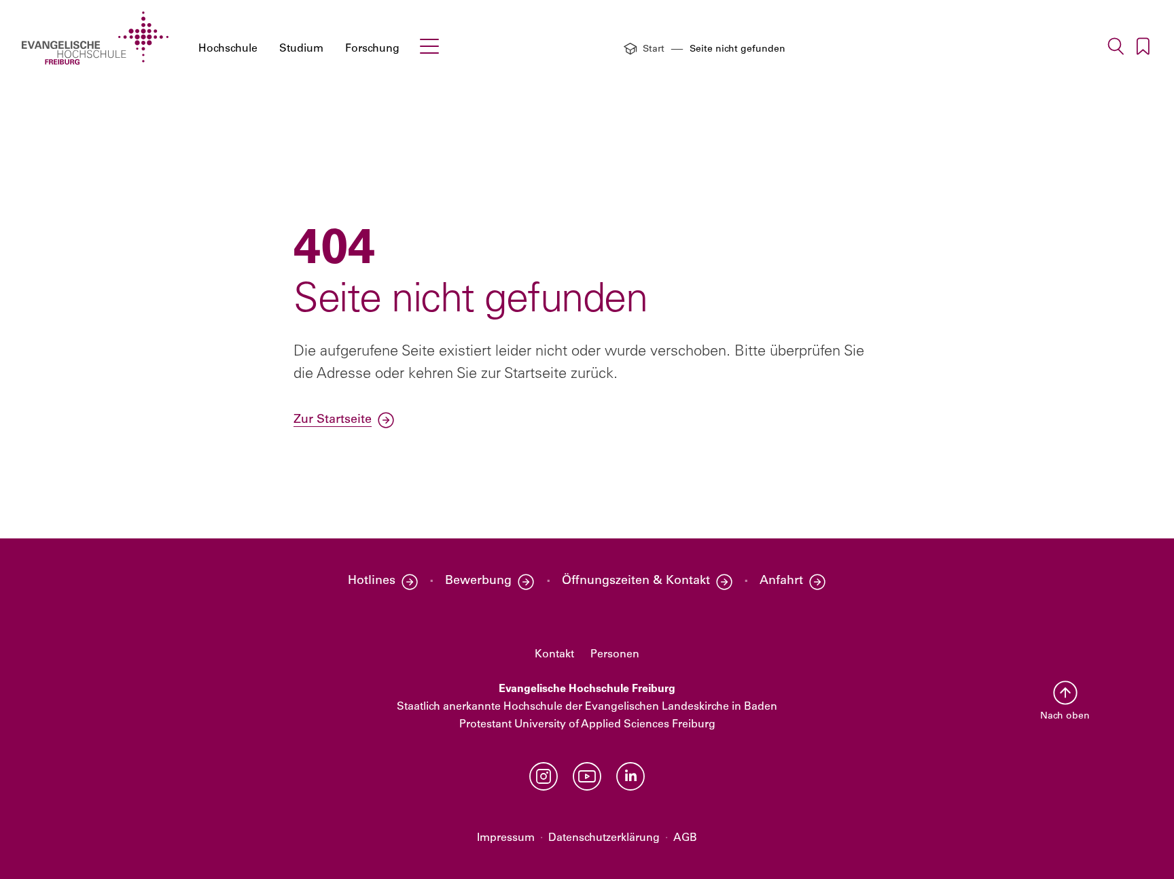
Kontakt (554, 654)
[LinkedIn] (630, 776)
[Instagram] (543, 776)
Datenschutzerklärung (604, 838)
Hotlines (371, 581)
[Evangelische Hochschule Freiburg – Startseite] (95, 38)
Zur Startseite (333, 420)
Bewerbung (478, 581)
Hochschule (227, 49)
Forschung (372, 49)
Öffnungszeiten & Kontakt (636, 581)
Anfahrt (781, 581)
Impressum (506, 838)
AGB (685, 838)
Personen (614, 654)
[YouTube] (587, 776)
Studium (301, 49)
